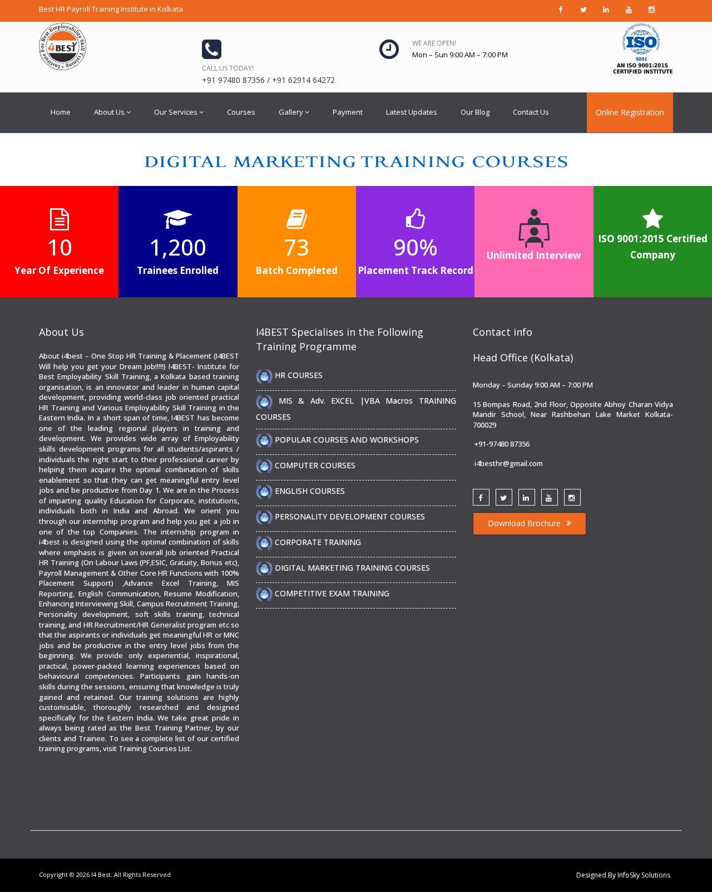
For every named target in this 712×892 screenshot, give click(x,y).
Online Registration (630, 112)
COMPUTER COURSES (314, 465)
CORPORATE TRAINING (317, 542)
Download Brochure (524, 523)
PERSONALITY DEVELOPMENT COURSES (349, 516)
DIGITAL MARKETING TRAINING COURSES (351, 567)
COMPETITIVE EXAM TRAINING (331, 593)
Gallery (291, 112)
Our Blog (475, 112)
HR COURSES (298, 375)
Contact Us (531, 112)
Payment (348, 112)
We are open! (434, 43)
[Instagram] (572, 497)
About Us (109, 112)
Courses (241, 112)
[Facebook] (481, 497)
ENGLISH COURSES (309, 491)
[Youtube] (549, 497)
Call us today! (228, 68)
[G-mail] (526, 497)
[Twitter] (504, 497)
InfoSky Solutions (643, 875)
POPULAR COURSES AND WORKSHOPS (346, 439)
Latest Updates (411, 112)
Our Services (175, 112)
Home (61, 112)
